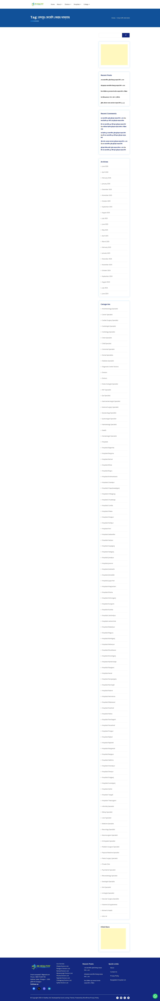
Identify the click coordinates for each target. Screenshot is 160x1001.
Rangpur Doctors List (63, 968)
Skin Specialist (106, 887)
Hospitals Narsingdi (108, 685)
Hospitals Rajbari (107, 737)
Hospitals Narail (107, 673)
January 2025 (106, 253)
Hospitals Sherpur (107, 771)
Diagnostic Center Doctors (110, 367)
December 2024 (107, 259)
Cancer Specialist (107, 315)
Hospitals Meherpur (108, 644)
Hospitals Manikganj (108, 638)
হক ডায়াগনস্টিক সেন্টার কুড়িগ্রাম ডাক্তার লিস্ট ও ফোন (112, 118)
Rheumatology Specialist (109, 876)
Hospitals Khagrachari (109, 586)
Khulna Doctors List (62, 976)
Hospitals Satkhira (108, 760)
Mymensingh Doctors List (64, 973)
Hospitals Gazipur (107, 540)
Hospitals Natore (107, 690)
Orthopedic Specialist (108, 841)
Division (67, 4)
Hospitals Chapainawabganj (111, 488)
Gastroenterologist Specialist (111, 401)
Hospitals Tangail (107, 795)
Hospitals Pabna (107, 714)
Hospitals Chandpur (108, 482)
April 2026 (105, 172)
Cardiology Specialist (108, 332)
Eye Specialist (106, 395)
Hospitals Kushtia (107, 610)
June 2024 (105, 294)
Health (104, 430)
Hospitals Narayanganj (109, 679)
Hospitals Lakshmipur (109, 615)
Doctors (104, 378)
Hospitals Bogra (107, 471)
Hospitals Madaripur (108, 627)
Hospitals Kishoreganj (109, 598)
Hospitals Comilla (107, 505)
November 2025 (107, 195)
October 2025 (106, 201)
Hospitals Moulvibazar (109, 650)
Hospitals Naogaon (108, 667)
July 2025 (105, 218)
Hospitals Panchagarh (109, 719)
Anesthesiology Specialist (110, 309)
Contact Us (113, 972)
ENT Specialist (106, 390)
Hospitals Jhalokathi (108, 569)
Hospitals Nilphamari (108, 702)
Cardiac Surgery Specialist (110, 320)
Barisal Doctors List (62, 971)
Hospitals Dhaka (107, 511)
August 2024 (106, 282)
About (59, 4)
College (86, 4)
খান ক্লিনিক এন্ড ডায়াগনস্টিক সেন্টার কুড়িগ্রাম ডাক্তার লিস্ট (113, 133)
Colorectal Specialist (108, 349)
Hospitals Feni (106, 529)
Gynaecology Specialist (109, 413)
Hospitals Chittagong (108, 494)
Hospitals (77, 4)
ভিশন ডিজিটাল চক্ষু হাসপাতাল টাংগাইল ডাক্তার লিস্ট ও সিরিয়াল (114, 91)
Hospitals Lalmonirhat (109, 621)
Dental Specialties (107, 355)
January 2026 (106, 184)
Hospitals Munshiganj (109, 656)
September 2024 (107, 276)
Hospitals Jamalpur (108, 557)
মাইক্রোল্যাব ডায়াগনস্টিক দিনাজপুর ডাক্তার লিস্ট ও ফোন (113, 85)
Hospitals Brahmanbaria (109, 476)
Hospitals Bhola (107, 465)
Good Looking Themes (67, 998)
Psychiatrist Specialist (108, 870)
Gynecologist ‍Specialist (109, 419)
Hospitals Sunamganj (108, 783)
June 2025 (105, 224)
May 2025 (105, 230)
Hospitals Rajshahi (108, 743)
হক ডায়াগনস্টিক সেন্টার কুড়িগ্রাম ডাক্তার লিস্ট (112, 144)
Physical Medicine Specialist (110, 853)
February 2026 (106, 178)
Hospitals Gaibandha (108, 534)
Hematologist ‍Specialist (109, 436)
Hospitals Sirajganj (108, 777)
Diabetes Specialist (108, 361)
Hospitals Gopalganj (108, 546)
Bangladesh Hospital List (118, 980)
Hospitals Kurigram (108, 604)
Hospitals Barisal (107, 459)
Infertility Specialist (108, 806)
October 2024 (106, 270)
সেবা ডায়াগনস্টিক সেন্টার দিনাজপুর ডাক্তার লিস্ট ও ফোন (112, 80)
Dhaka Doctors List (62, 966)
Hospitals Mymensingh (109, 662)
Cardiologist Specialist (109, 326)
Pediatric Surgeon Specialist (110, 847)
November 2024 (107, 265)
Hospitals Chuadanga (108, 500)
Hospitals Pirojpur (107, 731)
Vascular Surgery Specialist (110, 899)
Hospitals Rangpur (108, 754)
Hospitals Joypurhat (108, 581)
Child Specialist (106, 343)
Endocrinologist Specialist (110, 384)
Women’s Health (107, 910)
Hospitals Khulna (107, 592)
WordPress (86, 998)
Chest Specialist (107, 338)
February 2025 (106, 247)
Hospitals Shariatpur (108, 766)
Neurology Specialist (108, 829)
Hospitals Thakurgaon (109, 800)
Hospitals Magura (107, 633)
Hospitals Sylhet (107, 789)
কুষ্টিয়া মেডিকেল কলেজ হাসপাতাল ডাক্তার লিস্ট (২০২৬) (113, 103)
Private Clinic (106, 864)
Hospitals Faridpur (108, 523)
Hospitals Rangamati (108, 748)
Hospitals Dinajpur (108, 517)
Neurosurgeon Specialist (110, 835)
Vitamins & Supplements (109, 905)
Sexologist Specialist (108, 881)
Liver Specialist (106, 818)
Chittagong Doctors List (64, 980)
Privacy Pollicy (114, 976)
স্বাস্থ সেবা (104, 916)
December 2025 (107, 189)
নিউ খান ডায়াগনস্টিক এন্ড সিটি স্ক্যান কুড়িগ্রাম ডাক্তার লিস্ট (113, 124)
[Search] (126, 35)
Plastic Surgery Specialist (110, 858)
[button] (155, 996)
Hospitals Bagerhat (108, 448)
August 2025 (106, 213)
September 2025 (107, 207)
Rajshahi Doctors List (63, 978)
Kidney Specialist (107, 812)
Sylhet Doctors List (62, 983)
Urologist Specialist (108, 893)
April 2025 (105, 236)
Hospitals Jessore (107, 563)
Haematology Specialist (109, 424)
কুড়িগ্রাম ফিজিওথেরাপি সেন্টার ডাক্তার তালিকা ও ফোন (112, 147)
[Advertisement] (114, 54)
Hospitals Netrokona (108, 696)
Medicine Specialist (108, 824)
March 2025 (105, 241)
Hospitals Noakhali (108, 708)
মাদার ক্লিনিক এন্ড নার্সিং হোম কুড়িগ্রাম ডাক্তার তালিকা (112, 120)
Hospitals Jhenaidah (108, 575)
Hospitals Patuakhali (108, 725)
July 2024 (105, 288)
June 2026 (105, 166)
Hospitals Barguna (108, 453)
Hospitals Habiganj (108, 552)
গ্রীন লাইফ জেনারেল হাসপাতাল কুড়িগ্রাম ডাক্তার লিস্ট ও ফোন (114, 141)
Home (53, 4)
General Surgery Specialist (110, 407)
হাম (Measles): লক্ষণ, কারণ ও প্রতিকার (110, 97)
